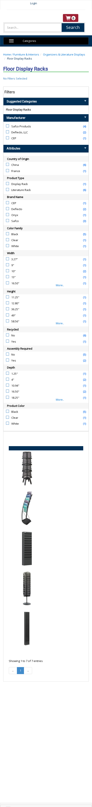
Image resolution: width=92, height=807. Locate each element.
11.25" (15, 297)
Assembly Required (19, 348)
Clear (14, 240)
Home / (8, 54)
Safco (15, 221)
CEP (13, 138)
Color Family (15, 228)
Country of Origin (18, 159)
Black (14, 234)
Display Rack (19, 184)
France (15, 171)
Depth (11, 367)
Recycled (13, 329)
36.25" (15, 309)
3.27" (14, 259)
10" (13, 271)
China (15, 165)
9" (12, 265)
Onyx (14, 215)
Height (11, 291)
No (13, 335)
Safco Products (21, 126)
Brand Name (15, 197)
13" (13, 277)
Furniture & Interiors (26, 54)
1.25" (14, 374)
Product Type (15, 178)
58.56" (15, 321)
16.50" (15, 283)
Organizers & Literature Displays (64, 54)
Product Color (16, 406)
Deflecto (16, 209)
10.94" (15, 385)
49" (13, 315)
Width (11, 253)
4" (12, 379)
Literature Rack (21, 190)
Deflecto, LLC (19, 132)
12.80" (15, 303)
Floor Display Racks (18, 109)
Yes (13, 341)
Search (73, 27)
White (15, 246)
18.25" (15, 398)
